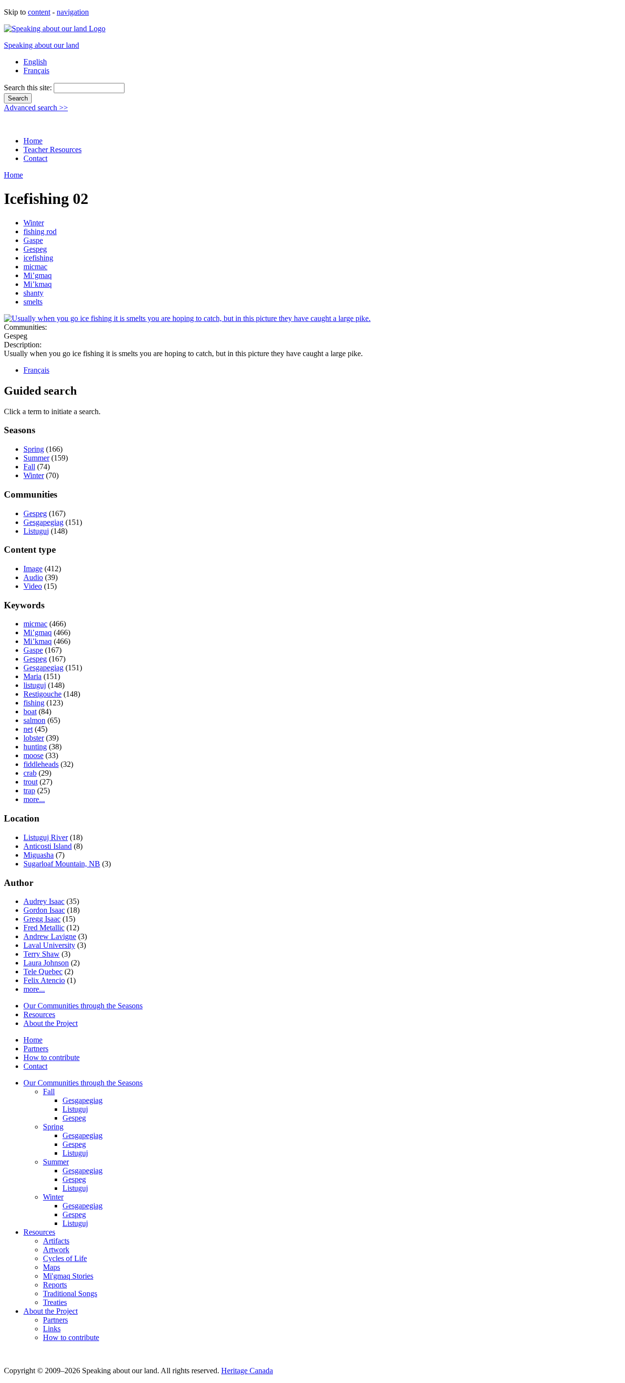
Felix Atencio (44, 980)
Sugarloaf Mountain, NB (61, 864)
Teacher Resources (52, 149)
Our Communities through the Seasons (83, 1006)
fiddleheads (41, 764)
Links (52, 1328)
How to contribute (51, 1057)
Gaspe (33, 240)
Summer (36, 458)
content (39, 12)
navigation (73, 12)
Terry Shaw (41, 954)
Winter (33, 223)
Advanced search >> (36, 107)
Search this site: (29, 87)
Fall (29, 466)
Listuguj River (45, 837)
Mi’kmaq (37, 284)
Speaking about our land (41, 45)
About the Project (50, 1023)
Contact (35, 158)
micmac (35, 266)
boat (30, 711)
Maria (32, 676)
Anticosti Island (47, 846)
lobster (33, 738)
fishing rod (40, 231)
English (35, 62)
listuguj (34, 685)
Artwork (56, 1249)
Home (32, 141)
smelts (32, 302)
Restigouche (42, 694)
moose (33, 755)
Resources (39, 1014)
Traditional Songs (70, 1293)
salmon (34, 720)
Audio (33, 577)
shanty (33, 293)
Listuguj (36, 531)
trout (30, 782)
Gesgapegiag (43, 522)
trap (29, 790)
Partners (35, 1048)
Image (32, 568)
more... (34, 799)
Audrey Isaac (43, 901)
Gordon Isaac (44, 910)
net (28, 729)
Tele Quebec (42, 971)
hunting (35, 746)
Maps (51, 1267)
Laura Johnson (46, 963)
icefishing (38, 258)
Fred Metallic (43, 927)
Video (32, 586)
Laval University (49, 945)
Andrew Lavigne (49, 936)
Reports (55, 1285)
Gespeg (35, 249)
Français (36, 70)
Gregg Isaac (42, 919)
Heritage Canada (247, 1370)
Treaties (55, 1302)
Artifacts (56, 1241)
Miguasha (38, 855)
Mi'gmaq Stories (68, 1276)
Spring (33, 449)
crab (30, 773)
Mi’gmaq (37, 275)
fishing (33, 703)
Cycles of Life (65, 1258)
